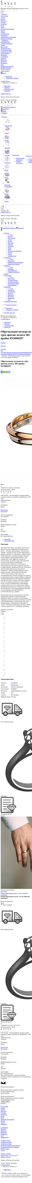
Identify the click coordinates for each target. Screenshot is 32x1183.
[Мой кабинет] (1, 230)
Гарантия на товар (6, 1144)
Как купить (11, 278)
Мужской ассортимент (7, 1119)
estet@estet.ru (6, 81)
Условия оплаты (5, 1140)
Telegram (7, 87)
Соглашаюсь (6, 1180)
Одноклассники (9, 89)
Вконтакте (7, 86)
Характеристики (9, 541)
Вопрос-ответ (5, 1149)
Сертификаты (21, 354)
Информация (5, 1137)
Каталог (10, 236)
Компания (11, 290)
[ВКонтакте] (2, 372)
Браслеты (17, 352)
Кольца (12, 352)
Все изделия (3, 351)
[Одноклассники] (4, 372)
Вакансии (4, 1131)
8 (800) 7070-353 (6, 68)
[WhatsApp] (7, 372)
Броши (10, 354)
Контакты (4, 1132)
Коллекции (11, 261)
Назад (11, 235)
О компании (4, 1127)
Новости (3, 1129)
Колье (27, 352)
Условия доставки (6, 1142)
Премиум (11, 269)
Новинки (28, 354)
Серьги (8, 352)
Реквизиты (4, 1134)
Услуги (3, 1150)
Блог (2, 1136)
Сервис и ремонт (6, 1153)
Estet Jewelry (4, 510)
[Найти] (2, 12)
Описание (7, 539)
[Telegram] (9, 372)
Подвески (23, 352)
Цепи (2, 1118)
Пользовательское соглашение (10, 1147)
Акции (14, 354)
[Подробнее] (1, 900)
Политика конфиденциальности (10, 1145)
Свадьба (3, 1113)
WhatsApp (7, 91)
